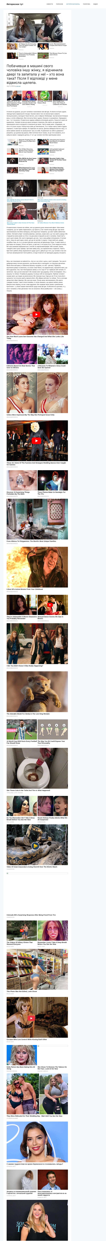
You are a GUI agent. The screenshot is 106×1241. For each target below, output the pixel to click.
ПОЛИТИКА (86, 4)
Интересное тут (15, 4)
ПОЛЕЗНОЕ (59, 4)
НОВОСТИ (50, 4)
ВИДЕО (95, 4)
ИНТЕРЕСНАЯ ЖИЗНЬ (73, 4)
